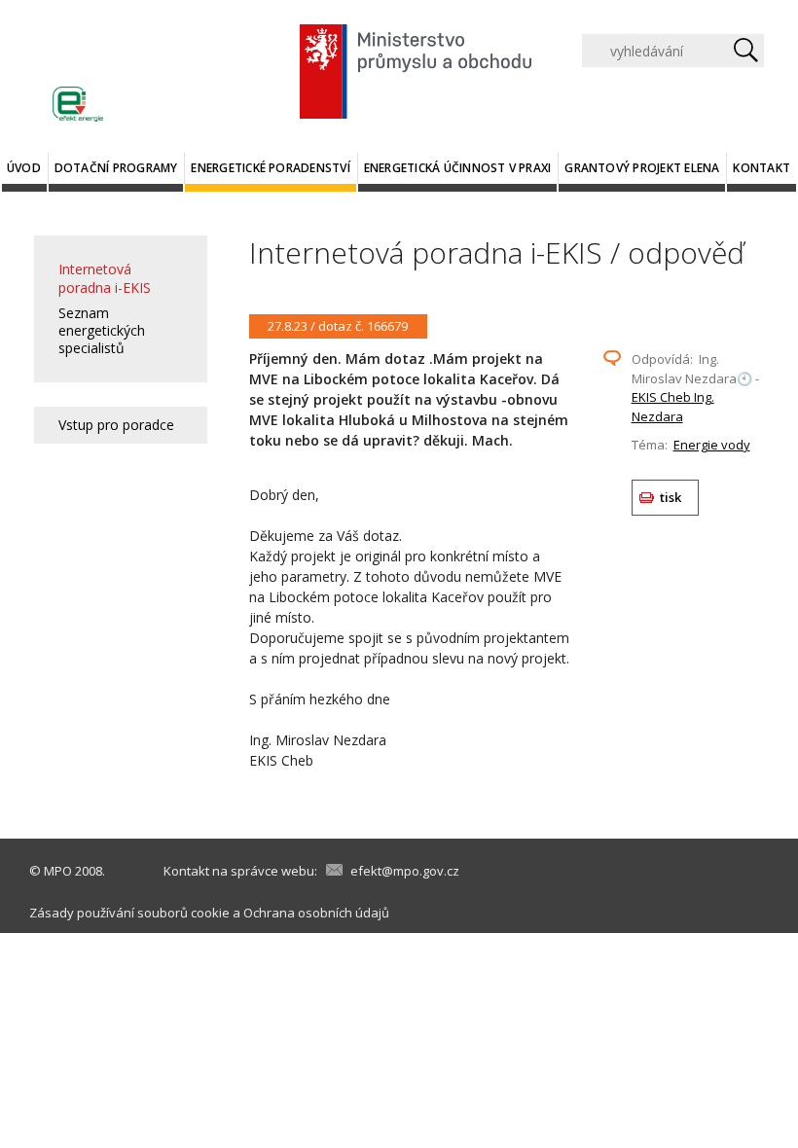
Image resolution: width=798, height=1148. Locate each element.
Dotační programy (116, 168)
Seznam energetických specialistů (101, 330)
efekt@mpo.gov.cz (404, 870)
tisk (671, 497)
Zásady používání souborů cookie (129, 912)
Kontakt (761, 168)
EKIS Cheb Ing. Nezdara (673, 406)
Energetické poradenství (270, 168)
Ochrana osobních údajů (316, 912)
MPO (58, 870)
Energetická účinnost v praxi (458, 168)
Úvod (24, 168)
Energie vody (711, 444)
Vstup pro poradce (116, 424)
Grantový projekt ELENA (641, 168)
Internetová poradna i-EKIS (104, 278)
